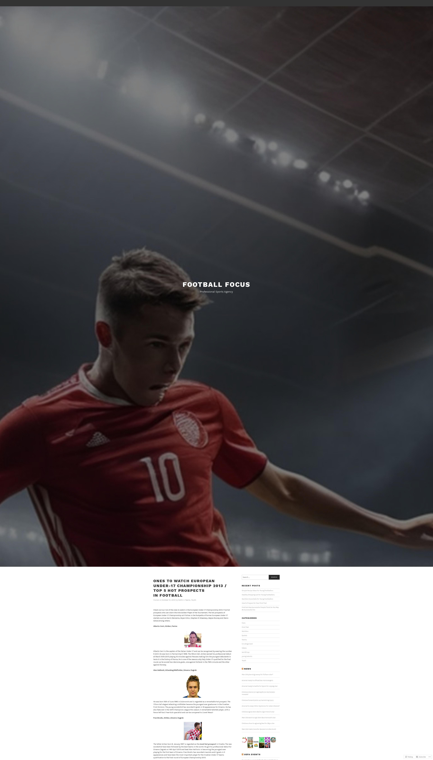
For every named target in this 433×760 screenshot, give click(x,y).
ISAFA (180, 600)
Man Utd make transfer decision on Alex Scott (259, 729)
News (247, 669)
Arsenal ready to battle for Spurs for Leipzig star (260, 686)
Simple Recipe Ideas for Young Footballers (257, 591)
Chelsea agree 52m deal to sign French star (258, 712)
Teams (187, 600)
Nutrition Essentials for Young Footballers (257, 599)
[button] (192, 638)
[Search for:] (261, 577)
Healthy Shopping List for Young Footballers (258, 595)
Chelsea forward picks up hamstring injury (258, 700)
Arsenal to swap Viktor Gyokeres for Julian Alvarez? (261, 706)
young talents (247, 656)
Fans (243, 623)
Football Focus (216, 284)
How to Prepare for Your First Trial (254, 603)
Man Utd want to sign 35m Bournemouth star (259, 718)
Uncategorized (247, 644)
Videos (244, 648)
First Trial (245, 627)
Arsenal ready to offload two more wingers (257, 680)
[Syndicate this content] (242, 669)
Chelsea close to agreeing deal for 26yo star (258, 723)
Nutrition (245, 631)
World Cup (245, 652)
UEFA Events (252, 754)
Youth (193, 600)
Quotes (244, 635)
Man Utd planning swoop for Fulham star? (257, 674)
